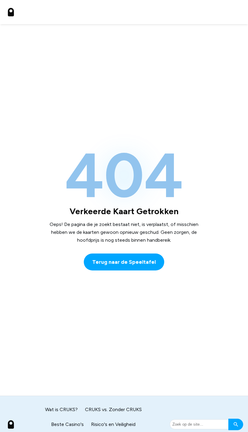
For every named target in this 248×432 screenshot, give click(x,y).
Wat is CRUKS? (61, 409)
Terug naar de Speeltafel (124, 262)
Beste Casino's (67, 424)
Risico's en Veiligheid (113, 424)
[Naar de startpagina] (11, 12)
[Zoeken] (235, 424)
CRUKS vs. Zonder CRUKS (113, 409)
